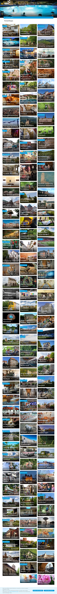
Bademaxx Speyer (44, 467)
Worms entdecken (9, 574)
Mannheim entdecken (11, 344)
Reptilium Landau (27, 273)
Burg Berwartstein (27, 125)
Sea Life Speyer (43, 490)
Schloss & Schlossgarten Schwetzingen (8, 437)
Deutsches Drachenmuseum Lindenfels (27, 284)
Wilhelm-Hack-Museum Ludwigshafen (26, 296)
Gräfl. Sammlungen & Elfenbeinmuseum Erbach (46, 121)
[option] (28, 9)
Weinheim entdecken (11, 537)
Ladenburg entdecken (11, 261)
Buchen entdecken (45, 100)
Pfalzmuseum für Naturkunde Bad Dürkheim (9, 55)
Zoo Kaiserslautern (10, 237)
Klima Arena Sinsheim (46, 456)
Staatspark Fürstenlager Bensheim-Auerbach (28, 88)
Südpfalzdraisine (9, 91)
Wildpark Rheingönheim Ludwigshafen (43, 297)
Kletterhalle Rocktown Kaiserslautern (26, 224)
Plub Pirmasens (8, 403)
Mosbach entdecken (10, 367)
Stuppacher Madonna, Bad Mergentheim (26, 77)
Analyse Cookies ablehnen (38, 590)
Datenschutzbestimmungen (14, 591)
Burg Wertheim (26, 559)
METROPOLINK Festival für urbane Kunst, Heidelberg (46, 205)
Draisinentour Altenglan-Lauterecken (26, 31)
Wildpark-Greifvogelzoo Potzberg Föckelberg (10, 124)
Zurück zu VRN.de (50, 3)
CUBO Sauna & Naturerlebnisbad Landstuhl (44, 275)
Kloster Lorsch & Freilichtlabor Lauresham (9, 284)
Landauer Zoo (8, 274)
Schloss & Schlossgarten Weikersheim (8, 523)
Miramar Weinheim (45, 536)
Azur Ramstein (26, 420)
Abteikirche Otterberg (28, 396)
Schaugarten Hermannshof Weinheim (26, 533)
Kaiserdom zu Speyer (10, 493)
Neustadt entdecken (28, 386)
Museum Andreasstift (45, 572)
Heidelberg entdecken (11, 206)
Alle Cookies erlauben (49, 590)
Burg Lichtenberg (9, 505)
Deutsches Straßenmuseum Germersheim (9, 148)
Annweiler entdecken (46, 46)
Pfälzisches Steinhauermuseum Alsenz (10, 33)
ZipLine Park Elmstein (46, 110)
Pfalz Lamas (25, 45)
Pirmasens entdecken (46, 409)
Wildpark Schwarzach (28, 432)
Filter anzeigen (16, 18)
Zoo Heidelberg (8, 194)
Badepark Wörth (44, 526)
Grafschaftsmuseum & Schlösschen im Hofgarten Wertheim (10, 547)
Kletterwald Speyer (10, 469)
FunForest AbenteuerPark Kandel (8, 245)
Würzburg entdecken (28, 525)
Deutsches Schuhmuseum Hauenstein (43, 167)
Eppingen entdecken (10, 115)
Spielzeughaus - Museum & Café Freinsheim (44, 145)
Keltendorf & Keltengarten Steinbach (25, 492)
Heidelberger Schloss (45, 195)
